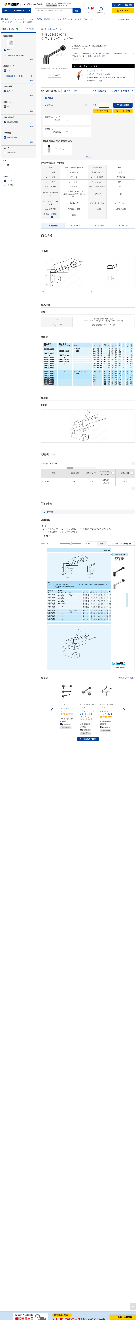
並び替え (112, 470)
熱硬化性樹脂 (12, 134)
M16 (8, 68)
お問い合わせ (100, 10)
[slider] (71, 540)
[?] (52, 214)
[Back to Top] (133, 1303)
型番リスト (78, 223)
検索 (76, 8)
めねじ (9, 47)
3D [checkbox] (8, 166)
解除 (31, 57)
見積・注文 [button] (124, 8)
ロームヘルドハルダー (49, 26)
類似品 (50, 95)
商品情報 (54, 223)
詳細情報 (101, 223)
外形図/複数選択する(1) (14, 73)
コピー (69, 88)
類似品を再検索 (90, 736)
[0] (90, 6)
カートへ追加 (124, 108)
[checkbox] (18, 67)
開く (102, 541)
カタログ (56, 72)
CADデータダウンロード (123, 88)
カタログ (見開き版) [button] (123, 541)
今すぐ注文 (104, 108)
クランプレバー (84, 16)
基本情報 (49, 509)
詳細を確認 (101, 53)
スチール (10, 88)
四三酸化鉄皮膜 (12, 119)
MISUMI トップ (7, 16)
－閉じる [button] (87, 154)
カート (90, 10)
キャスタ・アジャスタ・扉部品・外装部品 (34, 16)
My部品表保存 (100, 88)
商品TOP (44, 541)
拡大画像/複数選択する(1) (14, 53)
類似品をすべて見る (127, 675)
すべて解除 (30, 26)
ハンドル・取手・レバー (63, 16)
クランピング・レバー (10, 19)
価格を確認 (124, 102)
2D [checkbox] (8, 162)
